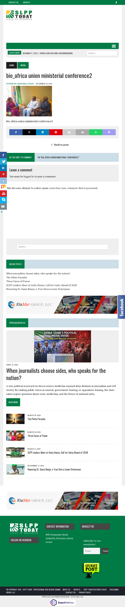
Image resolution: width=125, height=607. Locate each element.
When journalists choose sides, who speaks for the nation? (38, 273)
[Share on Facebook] (16, 132)
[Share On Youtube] (3, 193)
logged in (29, 176)
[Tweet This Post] (29, 132)
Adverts (26, 2)
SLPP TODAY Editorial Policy (95, 589)
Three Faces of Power (18, 281)
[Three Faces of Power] (15, 438)
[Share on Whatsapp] (95, 132)
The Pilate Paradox (16, 277)
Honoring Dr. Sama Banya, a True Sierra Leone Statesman (38, 289)
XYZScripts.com (77, 597)
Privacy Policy (85, 592)
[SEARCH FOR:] (102, 53)
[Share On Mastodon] (109, 132)
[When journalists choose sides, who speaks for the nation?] (62, 360)
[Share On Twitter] (3, 161)
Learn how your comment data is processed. (73, 188)
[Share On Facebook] (3, 155)
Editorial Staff (26, 83)
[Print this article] (82, 132)
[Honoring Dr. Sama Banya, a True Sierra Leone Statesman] (15, 472)
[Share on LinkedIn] (42, 132)
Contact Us (13, 2)
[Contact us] (3, 206)
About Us (66, 589)
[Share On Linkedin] (3, 168)
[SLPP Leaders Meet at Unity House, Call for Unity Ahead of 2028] (15, 455)
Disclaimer (114, 589)
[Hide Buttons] (1, 211)
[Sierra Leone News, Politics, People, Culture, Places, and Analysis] (24, 15)
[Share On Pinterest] (3, 174)
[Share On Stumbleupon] (3, 187)
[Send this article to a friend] (69, 132)
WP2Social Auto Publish (51, 597)
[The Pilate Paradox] (15, 422)
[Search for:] (62, 246)
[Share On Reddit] (3, 180)
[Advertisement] (62, 32)
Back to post (61, 144)
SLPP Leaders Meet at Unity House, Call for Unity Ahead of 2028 (41, 285)
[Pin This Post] (55, 132)
